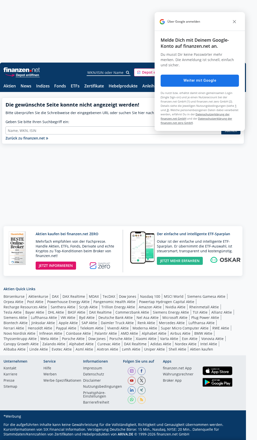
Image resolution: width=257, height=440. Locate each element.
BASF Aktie (76, 312)
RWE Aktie (220, 328)
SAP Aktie (89, 322)
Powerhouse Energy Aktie (68, 301)
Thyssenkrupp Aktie (20, 338)
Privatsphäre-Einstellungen (94, 395)
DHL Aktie (56, 312)
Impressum (92, 368)
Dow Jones (127, 296)
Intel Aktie (208, 343)
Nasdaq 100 (150, 296)
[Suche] (128, 72)
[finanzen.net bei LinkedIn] (132, 390)
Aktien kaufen (201, 349)
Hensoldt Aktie (40, 328)
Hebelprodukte (123, 86)
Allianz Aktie (221, 312)
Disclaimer (92, 381)
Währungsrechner (178, 374)
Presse (9, 381)
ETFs (75, 86)
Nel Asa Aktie (148, 317)
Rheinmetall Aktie (204, 307)
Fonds (60, 86)
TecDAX (109, 296)
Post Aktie (35, 301)
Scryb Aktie (88, 307)
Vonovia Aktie (212, 338)
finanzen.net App (177, 368)
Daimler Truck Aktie (117, 322)
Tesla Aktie (13, 312)
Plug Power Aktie (205, 317)
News (26, 86)
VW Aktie (68, 317)
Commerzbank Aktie (132, 312)
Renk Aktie (146, 322)
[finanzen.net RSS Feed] (142, 400)
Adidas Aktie (160, 343)
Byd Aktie (87, 317)
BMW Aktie (203, 333)
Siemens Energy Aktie (171, 312)
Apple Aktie (68, 322)
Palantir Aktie (106, 333)
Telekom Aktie (91, 328)
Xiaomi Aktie (146, 338)
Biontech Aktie (16, 322)
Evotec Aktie (62, 349)
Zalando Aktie (53, 343)
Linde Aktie (38, 349)
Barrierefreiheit (96, 403)
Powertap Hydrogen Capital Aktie (166, 301)
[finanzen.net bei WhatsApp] (132, 400)
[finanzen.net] (22, 69)
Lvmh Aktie (131, 349)
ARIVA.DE (125, 434)
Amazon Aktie (150, 307)
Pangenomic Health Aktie (114, 301)
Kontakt (10, 368)
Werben (50, 374)
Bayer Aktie (34, 312)
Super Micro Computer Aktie (185, 328)
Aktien (10, 86)
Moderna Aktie (145, 328)
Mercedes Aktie (172, 322)
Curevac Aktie (108, 343)
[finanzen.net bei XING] (142, 390)
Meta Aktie (49, 338)
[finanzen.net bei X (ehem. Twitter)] (142, 381)
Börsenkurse (14, 296)
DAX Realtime (73, 296)
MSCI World (173, 296)
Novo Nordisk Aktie (19, 333)
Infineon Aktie (50, 333)
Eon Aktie (190, 338)
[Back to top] (234, 434)
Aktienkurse (38, 296)
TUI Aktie (200, 312)
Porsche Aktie (73, 338)
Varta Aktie (169, 338)
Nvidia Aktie (175, 307)
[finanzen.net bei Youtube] (132, 381)
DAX (55, 296)
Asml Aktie (84, 349)
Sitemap (10, 387)
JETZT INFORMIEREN (56, 265)
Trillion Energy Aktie (118, 307)
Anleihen (150, 86)
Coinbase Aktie (78, 333)
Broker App (172, 381)
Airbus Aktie (180, 333)
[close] (234, 21)
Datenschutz (93, 374)
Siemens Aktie (15, 317)
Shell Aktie (177, 349)
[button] (153, 72)
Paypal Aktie (66, 328)
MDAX (94, 296)
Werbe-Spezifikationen (62, 381)
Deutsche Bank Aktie (115, 317)
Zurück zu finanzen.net (26, 138)
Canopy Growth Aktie (21, 343)
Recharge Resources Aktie (25, 307)
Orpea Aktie (13, 301)
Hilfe (47, 368)
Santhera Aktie (63, 307)
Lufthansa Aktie (44, 317)
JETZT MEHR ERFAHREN (180, 260)
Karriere (10, 374)
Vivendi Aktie (118, 328)
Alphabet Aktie (154, 333)
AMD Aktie (129, 333)
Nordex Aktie (186, 343)
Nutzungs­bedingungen (102, 387)
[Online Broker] (22, 74)
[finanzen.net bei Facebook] (142, 371)
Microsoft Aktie (174, 317)
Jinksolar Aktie (43, 322)
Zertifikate (94, 86)
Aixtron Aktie (107, 349)
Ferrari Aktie (14, 328)
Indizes (43, 86)
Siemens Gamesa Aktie (206, 296)
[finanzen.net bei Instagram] (132, 371)
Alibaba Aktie (15, 349)
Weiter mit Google (199, 80)
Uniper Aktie (154, 349)
